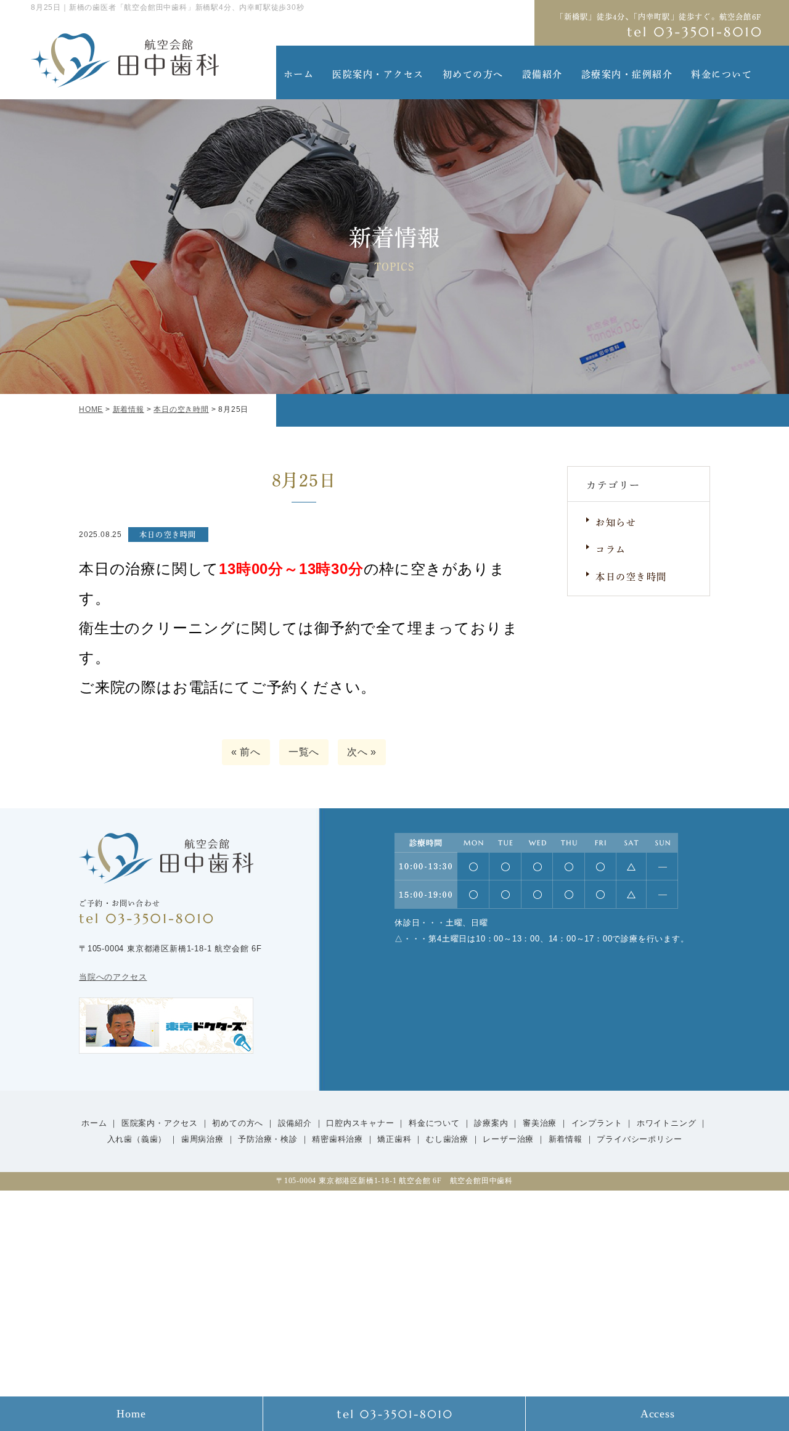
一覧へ (303, 752)
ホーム (299, 73)
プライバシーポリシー (639, 1139)
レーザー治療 (508, 1139)
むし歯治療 (447, 1139)
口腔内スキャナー (360, 1123)
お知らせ (615, 521)
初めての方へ (473, 73)
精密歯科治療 (337, 1139)
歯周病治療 (202, 1139)
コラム (610, 548)
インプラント (597, 1123)
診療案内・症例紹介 (627, 73)
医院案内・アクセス (378, 73)
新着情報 (566, 1139)
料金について (721, 73)
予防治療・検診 (268, 1139)
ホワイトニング (667, 1123)
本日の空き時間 (631, 575)
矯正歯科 (394, 1139)
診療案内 (491, 1123)
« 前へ (246, 752)
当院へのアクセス (113, 977)
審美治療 (540, 1123)
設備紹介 (542, 73)
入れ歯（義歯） (138, 1139)
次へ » (362, 752)
